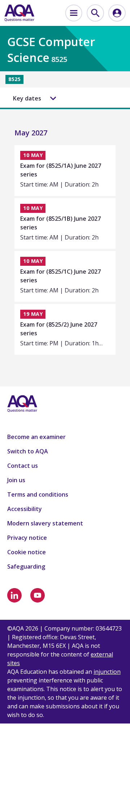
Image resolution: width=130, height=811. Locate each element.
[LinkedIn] (14, 595)
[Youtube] (37, 595)
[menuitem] (73, 13)
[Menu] (73, 13)
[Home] (19, 13)
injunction (107, 672)
